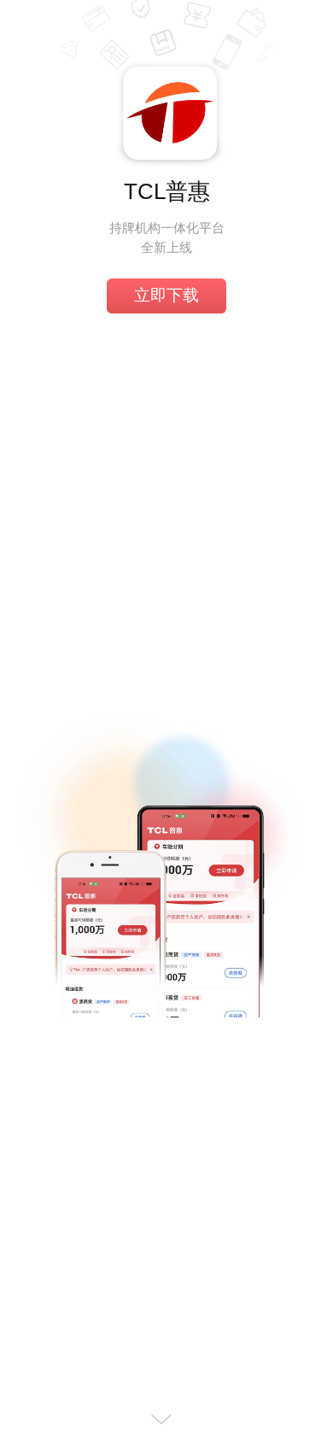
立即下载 (166, 295)
